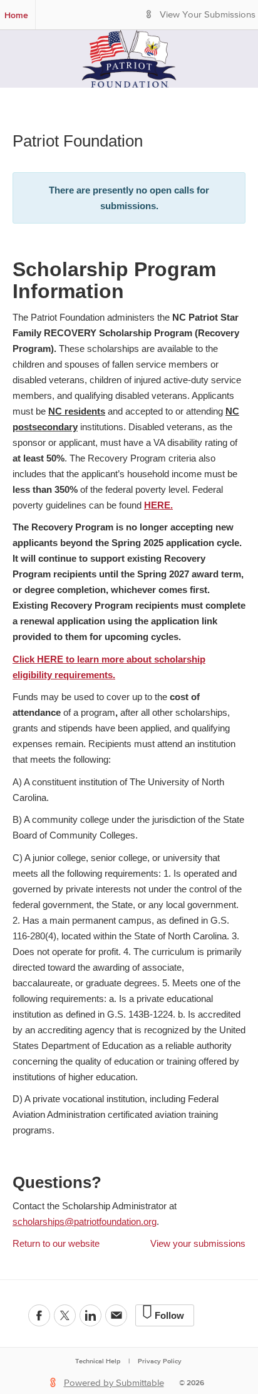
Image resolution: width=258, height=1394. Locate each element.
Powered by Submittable (114, 1383)
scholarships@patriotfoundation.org (85, 1221)
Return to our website (56, 1243)
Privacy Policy (160, 1361)
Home (16, 15)
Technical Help (97, 1361)
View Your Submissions (207, 14)
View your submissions (197, 1243)
